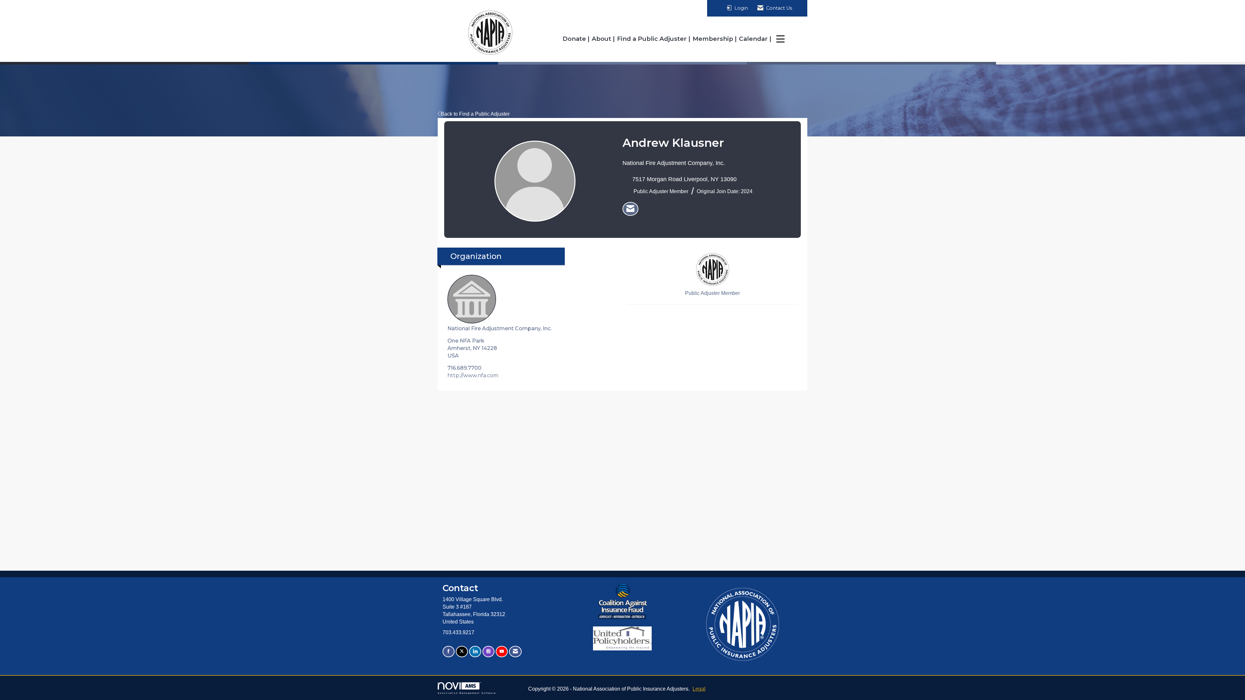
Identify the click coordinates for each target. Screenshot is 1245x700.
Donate (575, 38)
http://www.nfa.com (472, 375)
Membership (714, 38)
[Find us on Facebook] (449, 651)
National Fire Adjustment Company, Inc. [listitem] (499, 328)
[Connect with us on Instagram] (488, 651)
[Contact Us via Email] (515, 651)
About (602, 38)
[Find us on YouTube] (502, 651)
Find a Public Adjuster (652, 38)
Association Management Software (467, 693)
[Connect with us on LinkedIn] (475, 651)
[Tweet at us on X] (462, 651)
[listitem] (630, 209)
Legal (699, 689)
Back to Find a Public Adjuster (475, 114)
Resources (791, 38)
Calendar (754, 38)
